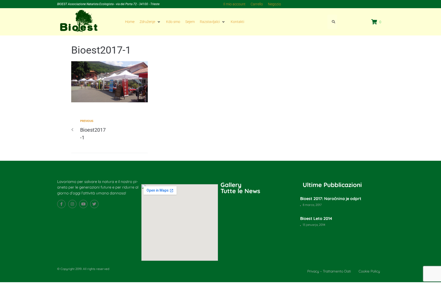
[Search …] (332, 22)
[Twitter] (94, 204)
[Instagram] (72, 204)
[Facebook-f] (61, 204)
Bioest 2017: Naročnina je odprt (330, 198)
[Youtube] (83, 204)
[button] (150, 22)
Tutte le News (240, 191)
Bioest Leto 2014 (316, 218)
